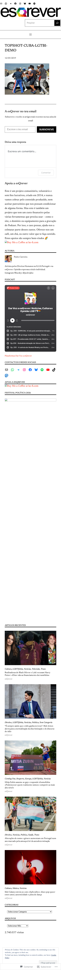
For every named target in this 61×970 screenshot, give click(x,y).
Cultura (8, 669)
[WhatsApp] (6, 3)
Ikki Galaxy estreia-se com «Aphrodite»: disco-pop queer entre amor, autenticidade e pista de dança (30, 893)
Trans (43, 669)
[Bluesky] (25, 3)
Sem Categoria (46, 723)
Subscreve (46, 129)
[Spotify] (34, 3)
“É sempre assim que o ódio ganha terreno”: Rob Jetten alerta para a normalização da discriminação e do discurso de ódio (29, 729)
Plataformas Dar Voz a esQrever (18, 356)
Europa (28, 779)
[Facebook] (15, 3)
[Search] (57, 23)
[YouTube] (29, 3)
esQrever (8, 679)
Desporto (20, 779)
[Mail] (1, 3)
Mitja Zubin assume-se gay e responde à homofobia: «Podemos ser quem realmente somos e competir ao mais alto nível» (30, 785)
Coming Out (10, 779)
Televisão (36, 669)
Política (35, 723)
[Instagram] (20, 3)
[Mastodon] (6, 375)
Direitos (8, 723)
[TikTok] (54, 370)
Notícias (27, 669)
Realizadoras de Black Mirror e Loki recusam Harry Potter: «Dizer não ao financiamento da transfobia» (27, 674)
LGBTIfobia (17, 669)
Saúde (30, 835)
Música (15, 888)
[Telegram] (10, 3)
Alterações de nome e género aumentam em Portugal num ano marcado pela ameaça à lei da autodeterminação (30, 839)
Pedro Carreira (20, 257)
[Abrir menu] (30, 34)
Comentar (46, 172)
